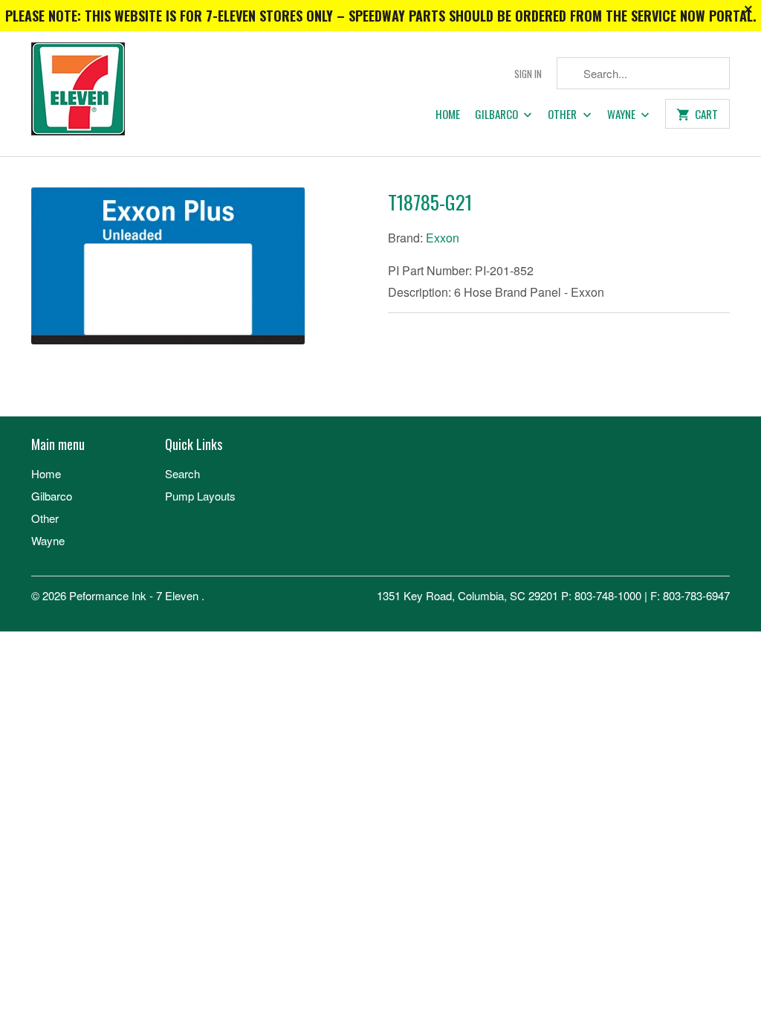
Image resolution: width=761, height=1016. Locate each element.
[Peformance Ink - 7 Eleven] (113, 93)
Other (563, 114)
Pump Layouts (200, 496)
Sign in (528, 74)
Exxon (442, 237)
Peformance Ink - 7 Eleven (135, 595)
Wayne (622, 114)
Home (447, 114)
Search (182, 473)
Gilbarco (497, 114)
